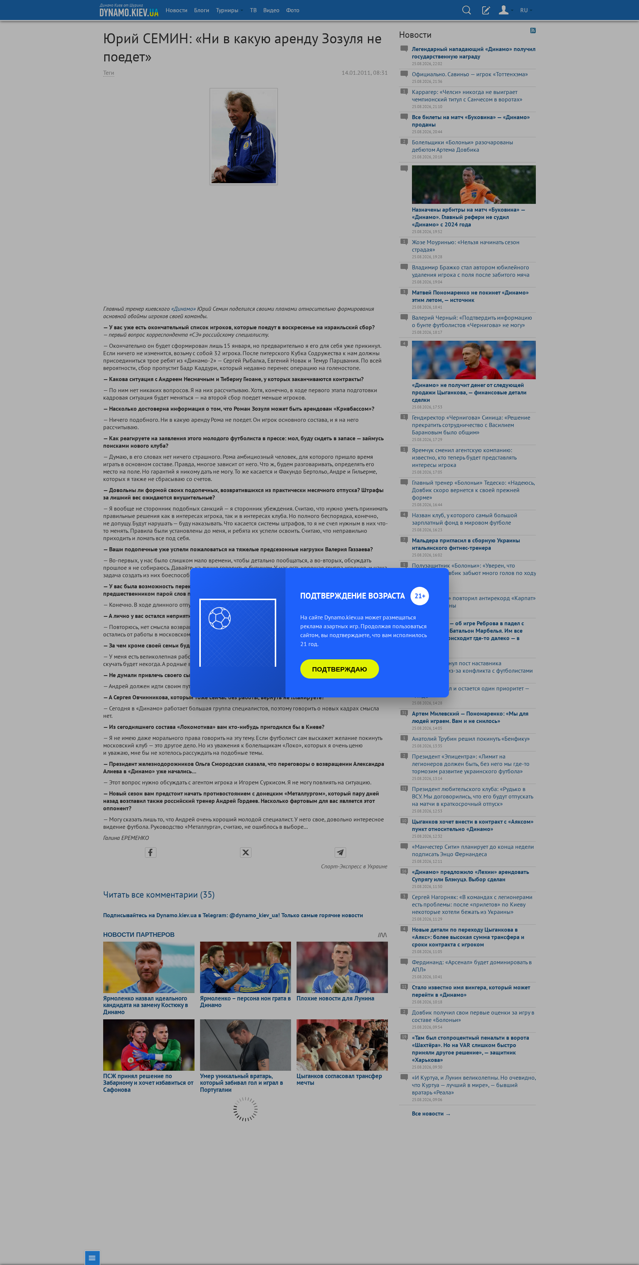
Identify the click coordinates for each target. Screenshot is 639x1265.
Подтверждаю (339, 669)
